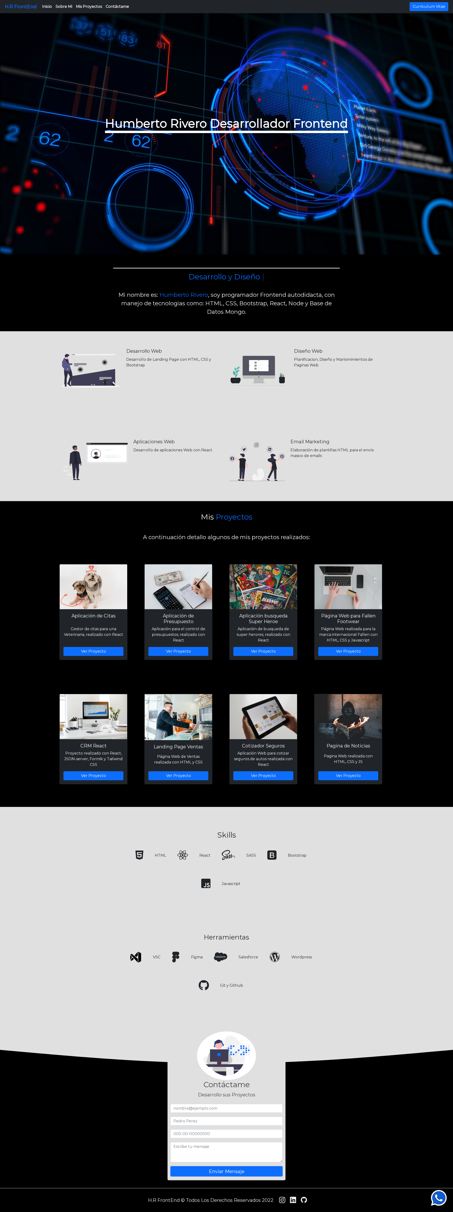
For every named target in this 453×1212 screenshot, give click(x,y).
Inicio (47, 6)
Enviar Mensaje (226, 1171)
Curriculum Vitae (429, 6)
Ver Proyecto (93, 651)
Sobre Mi (64, 6)
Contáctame (117, 6)
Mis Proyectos (89, 6)
